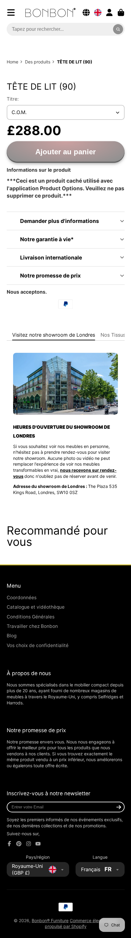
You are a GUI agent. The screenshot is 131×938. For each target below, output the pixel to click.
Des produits (37, 61)
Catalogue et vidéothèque (36, 607)
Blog (11, 636)
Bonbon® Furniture (50, 920)
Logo (50, 12)
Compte (109, 12)
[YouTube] (38, 844)
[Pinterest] (19, 844)
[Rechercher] (118, 29)
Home (12, 61)
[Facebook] (9, 844)
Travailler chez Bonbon (32, 626)
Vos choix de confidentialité (38, 645)
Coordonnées (22, 597)
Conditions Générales (31, 617)
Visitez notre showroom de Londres (53, 335)
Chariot (121, 12)
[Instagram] (28, 844)
